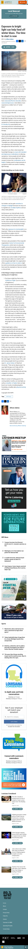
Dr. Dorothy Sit (5, 124)
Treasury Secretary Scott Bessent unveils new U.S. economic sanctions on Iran (15, 544)
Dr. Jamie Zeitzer (10, 363)
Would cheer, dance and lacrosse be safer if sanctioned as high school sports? (14, 630)
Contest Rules (6, 929)
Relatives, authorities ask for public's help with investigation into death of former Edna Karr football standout (14, 647)
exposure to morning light (16, 229)
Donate (23, 2)
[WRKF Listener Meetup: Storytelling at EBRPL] (14, 443)
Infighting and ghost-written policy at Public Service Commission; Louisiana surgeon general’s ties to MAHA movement (19, 818)
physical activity (21, 387)
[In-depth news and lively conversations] (14, 676)
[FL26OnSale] (14, 470)
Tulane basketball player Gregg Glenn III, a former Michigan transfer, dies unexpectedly (14, 639)
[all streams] (26, 947)
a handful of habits (11, 383)
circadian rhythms (15, 207)
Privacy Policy (6, 912)
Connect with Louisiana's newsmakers (14, 757)
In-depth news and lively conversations (14, 693)
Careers (5, 919)
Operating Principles (7, 925)
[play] (2, 947)
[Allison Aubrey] (4, 410)
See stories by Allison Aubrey (18, 425)
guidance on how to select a (13, 263)
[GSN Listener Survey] (14, 498)
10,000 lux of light (10, 280)
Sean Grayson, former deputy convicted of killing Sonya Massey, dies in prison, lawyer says (15, 567)
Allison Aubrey (10, 39)
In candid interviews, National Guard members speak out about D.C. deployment (14, 559)
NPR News (8, 396)
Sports (3, 624)
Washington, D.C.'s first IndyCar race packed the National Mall (14, 551)
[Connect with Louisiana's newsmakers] (14, 743)
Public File (5, 916)
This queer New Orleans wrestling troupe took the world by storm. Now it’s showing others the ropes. (15, 656)
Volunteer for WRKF (7, 922)
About (4, 906)
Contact (5, 909)
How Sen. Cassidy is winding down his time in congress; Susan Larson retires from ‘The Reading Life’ (18, 800)
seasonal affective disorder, (12, 101)
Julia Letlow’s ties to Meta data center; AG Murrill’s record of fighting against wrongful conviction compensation (19, 852)
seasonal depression (7, 103)
